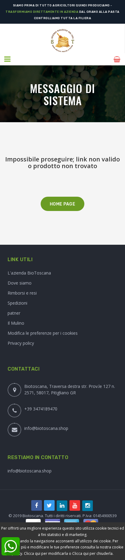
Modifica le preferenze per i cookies (43, 333)
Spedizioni (17, 303)
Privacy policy (21, 343)
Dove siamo (20, 283)
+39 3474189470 (40, 409)
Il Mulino (16, 323)
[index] (62, 40)
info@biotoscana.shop (46, 428)
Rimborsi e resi (22, 293)
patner (14, 313)
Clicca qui (80, 553)
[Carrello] (117, 59)
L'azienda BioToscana (29, 273)
